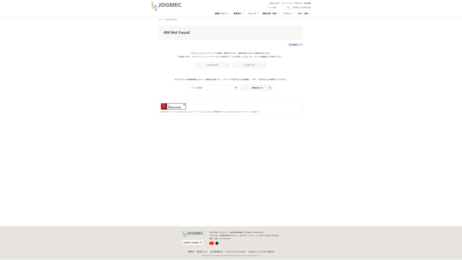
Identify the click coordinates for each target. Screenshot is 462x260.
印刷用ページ (297, 44)
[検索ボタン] (288, 7)
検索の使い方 (255, 88)
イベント (287, 13)
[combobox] (278, 7)
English (298, 3)
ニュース (252, 13)
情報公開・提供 (269, 13)
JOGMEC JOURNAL (301, 7)
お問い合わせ (274, 3)
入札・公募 (303, 13)
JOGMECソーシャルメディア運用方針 (261, 251)
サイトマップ (287, 3)
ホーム (161, 19)
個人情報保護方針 (217, 251)
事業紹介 (237, 13)
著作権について (202, 251)
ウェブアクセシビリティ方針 (235, 251)
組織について (221, 13)
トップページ (249, 65)
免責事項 (191, 251)
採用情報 (307, 3)
